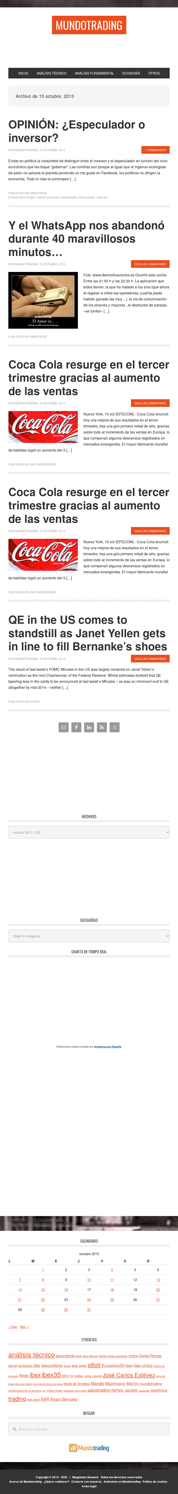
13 (158, 1279)
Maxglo (97, 1383)
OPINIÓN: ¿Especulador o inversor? (76, 130)
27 (158, 1299)
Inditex (78, 1376)
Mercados (39, 193)
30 (66, 1309)
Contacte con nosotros (86, 1481)
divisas (67, 1366)
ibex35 (51, 1374)
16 (66, 1289)
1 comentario (155, 150)
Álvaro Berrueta (63, 1399)
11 (112, 1279)
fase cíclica (143, 1365)
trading (17, 1398)
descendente (52, 1365)
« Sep (12, 1326)
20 (158, 1289)
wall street (33, 1399)
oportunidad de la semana (24, 1390)
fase (129, 1365)
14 (20, 1289)
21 (20, 1299)
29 (43, 1309)
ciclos (133, 1355)
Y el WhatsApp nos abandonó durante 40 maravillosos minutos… (86, 238)
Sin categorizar (43, 464)
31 (89, 1309)
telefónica (159, 1390)
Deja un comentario (150, 264)
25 (112, 1299)
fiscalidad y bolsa (93, 197)
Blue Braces (90, 1356)
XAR (45, 1399)
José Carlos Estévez (129, 1374)
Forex (35, 701)
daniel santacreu (20, 1365)
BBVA (79, 1356)
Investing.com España (107, 1046)
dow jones (79, 1365)
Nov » (24, 1326)
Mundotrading (89, 25)
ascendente (65, 1355)
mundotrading (151, 1383)
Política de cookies (155, 1481)
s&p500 (131, 1390)
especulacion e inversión (57, 197)
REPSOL (117, 1390)
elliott (94, 1364)
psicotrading (99, 1390)
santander (144, 1390)
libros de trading (24, 1384)
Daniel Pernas (150, 1355)
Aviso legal (89, 1486)
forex (24, 1375)
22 (43, 1299)
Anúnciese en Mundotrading (122, 1481)
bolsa (103, 1356)
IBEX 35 (67, 1376)
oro (44, 1390)
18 (112, 1289)
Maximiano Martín (122, 1383)
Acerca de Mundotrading (25, 1481)
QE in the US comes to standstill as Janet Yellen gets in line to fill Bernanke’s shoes (87, 632)
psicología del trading (75, 1390)
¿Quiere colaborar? (56, 1481)
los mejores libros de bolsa (48, 1384)
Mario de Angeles (77, 1383)
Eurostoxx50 (113, 1365)
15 (43, 1289)
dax (37, 1365)
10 (89, 1279)
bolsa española (117, 1356)
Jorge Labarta (93, 1376)
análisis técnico (31, 1354)
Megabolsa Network (85, 1477)
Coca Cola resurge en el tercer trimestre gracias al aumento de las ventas (88, 377)
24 (89, 1299)
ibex (35, 1374)
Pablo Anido (55, 1390)
